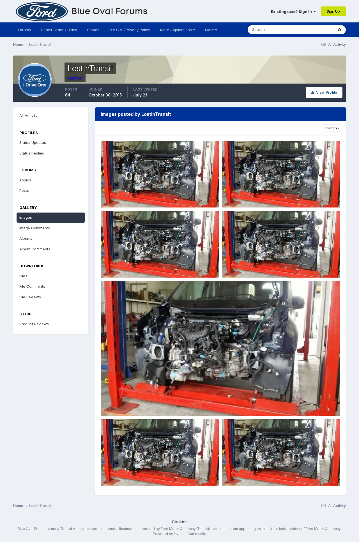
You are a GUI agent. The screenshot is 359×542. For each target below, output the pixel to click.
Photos (93, 29)
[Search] (339, 29)
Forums (24, 29)
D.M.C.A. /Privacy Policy (129, 29)
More (209, 29)
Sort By (331, 128)
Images (25, 217)
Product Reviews (34, 324)
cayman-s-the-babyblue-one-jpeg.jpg (139, 264)
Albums (25, 238)
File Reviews (30, 297)
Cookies (179, 521)
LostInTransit (121, 201)
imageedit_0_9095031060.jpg (131, 472)
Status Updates (313, 29)
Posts (24, 190)
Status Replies (31, 153)
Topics (25, 180)
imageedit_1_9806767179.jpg (252, 194)
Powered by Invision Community (179, 534)
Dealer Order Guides (59, 29)
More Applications (176, 29)
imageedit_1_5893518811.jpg (252, 472)
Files (23, 276)
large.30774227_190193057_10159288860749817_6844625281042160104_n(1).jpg (180, 402)
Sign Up (333, 11)
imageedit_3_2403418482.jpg (132, 194)
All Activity (28, 115)
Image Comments (34, 228)
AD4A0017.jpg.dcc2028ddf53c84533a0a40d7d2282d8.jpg (281, 264)
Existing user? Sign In (292, 11)
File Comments (32, 286)
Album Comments (34, 249)
